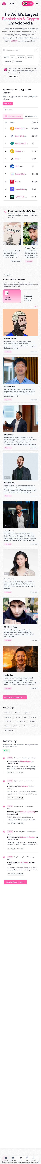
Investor (33, 717)
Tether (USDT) (20, 144)
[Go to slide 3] (37, 306)
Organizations (18, 781)
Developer (7, 717)
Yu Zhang (24, 862)
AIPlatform (16, 726)
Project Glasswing (27, 812)
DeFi (12, 57)
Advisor (17, 717)
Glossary (17, 758)
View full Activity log (14, 882)
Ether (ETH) (19, 136)
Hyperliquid (19, 197)
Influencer (32, 721)
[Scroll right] (36, 243)
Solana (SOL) (19, 174)
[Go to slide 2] (35, 306)
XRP (16, 159)
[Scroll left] (5, 243)
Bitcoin (30, 57)
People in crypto (19, 831)
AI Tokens (21, 57)
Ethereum (8, 61)
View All (6, 103)
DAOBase (24, 786)
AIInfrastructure (9, 730)
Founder (7, 713)
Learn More (13, 75)
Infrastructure (8, 721)
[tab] (13, 116)
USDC (17, 166)
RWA (34, 726)
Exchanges (18, 61)
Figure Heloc (20, 189)
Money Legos (25, 761)
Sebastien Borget (27, 837)
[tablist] (20, 116)
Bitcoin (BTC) (20, 128)
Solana (26, 726)
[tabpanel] (20, 160)
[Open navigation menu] (37, 3)
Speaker (27, 713)
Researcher (21, 721)
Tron (16, 182)
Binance (18, 151)
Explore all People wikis (13, 697)
